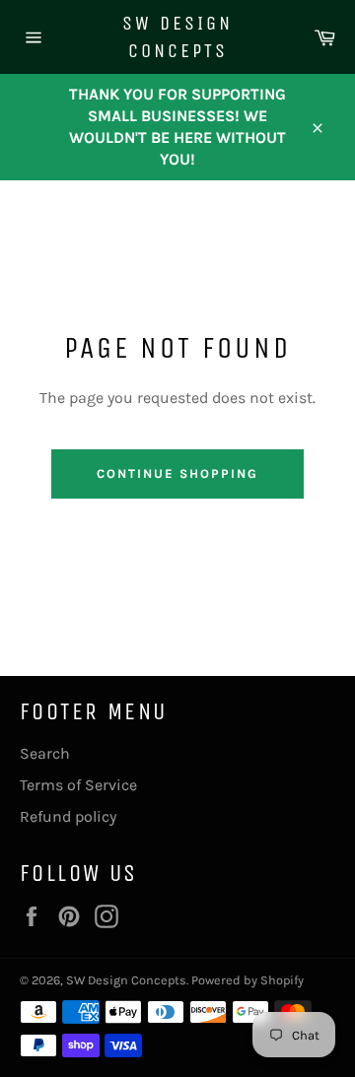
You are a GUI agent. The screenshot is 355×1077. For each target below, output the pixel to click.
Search (45, 753)
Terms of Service (78, 784)
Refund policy (68, 816)
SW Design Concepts (177, 37)
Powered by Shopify (247, 980)
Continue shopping (177, 473)
